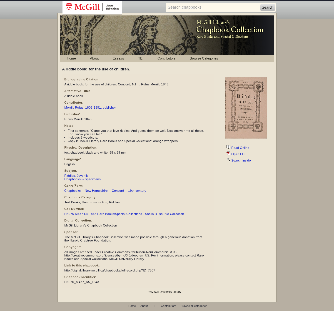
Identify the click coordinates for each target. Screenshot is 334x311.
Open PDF (239, 154)
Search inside (241, 160)
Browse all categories (194, 306)
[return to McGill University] (92, 8)
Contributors (166, 58)
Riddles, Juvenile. (77, 175)
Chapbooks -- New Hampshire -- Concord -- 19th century (105, 190)
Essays (118, 58)
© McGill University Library (165, 292)
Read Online (240, 147)
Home (71, 58)
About (94, 58)
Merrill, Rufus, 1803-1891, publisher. (90, 107)
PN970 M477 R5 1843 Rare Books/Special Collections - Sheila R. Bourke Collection (124, 214)
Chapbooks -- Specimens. (83, 179)
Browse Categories (204, 58)
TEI (140, 58)
